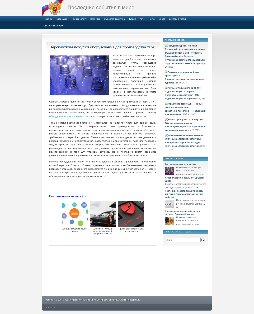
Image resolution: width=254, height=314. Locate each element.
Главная (48, 19)
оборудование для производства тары (72, 116)
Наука (152, 19)
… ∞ (201, 173)
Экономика (62, 19)
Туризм (132, 19)
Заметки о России (177, 19)
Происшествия (79, 19)
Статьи (122, 300)
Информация (134, 300)
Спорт (162, 19)
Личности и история (54, 26)
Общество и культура (114, 19)
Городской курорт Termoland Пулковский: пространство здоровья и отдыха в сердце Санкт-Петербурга (185, 60)
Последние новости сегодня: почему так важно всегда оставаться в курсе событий (184, 194)
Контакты (50, 307)
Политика (95, 19)
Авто (142, 19)
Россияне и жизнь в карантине (180, 164)
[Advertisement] (102, 186)
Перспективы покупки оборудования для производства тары (102, 47)
